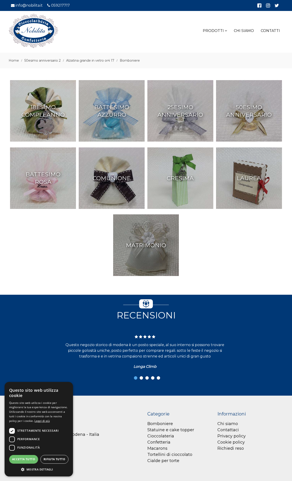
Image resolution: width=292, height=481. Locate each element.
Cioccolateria (160, 436)
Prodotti (214, 31)
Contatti (270, 31)
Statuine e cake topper (170, 429)
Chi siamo (227, 423)
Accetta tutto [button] (23, 459)
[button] (135, 378)
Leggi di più (42, 421)
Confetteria (158, 442)
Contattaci (228, 429)
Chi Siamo (244, 31)
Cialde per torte (163, 460)
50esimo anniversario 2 (42, 60)
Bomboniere (130, 60)
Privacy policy (231, 436)
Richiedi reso (230, 448)
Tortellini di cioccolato (169, 454)
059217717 (60, 5)
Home (14, 60)
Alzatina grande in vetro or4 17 (90, 60)
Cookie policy (231, 442)
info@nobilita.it (29, 5)
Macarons (157, 448)
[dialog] (39, 429)
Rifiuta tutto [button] (54, 459)
